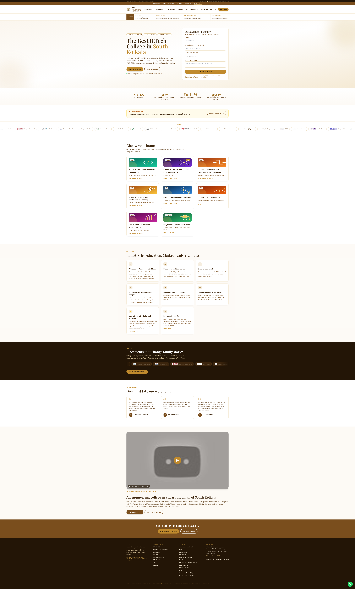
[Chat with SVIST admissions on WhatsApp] (350, 584)
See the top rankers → (216, 113)
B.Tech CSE (156, 547)
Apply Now (223, 9)
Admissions (159, 9)
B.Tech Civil (156, 560)
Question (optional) (191, 60)
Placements (171, 9)
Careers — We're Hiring (186, 573)
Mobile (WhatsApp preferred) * (195, 45)
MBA (154, 562)
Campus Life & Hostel (185, 557)
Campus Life (204, 9)
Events (181, 560)
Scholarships (183, 555)
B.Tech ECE (156, 552)
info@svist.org (150, 1)
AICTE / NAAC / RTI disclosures (201, 583)
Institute (193, 9)
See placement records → (137, 372)
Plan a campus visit (135, 512)
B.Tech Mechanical (158, 557)
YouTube (226, 559)
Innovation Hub (182, 9)
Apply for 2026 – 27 (135, 69)
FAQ (180, 570)
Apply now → (198, 4)
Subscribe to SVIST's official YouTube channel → (142, 491)
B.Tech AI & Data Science (160, 549)
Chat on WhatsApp (189, 531)
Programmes (148, 9)
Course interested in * (192, 52)
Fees (180, 549)
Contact (213, 9)
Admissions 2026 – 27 (186, 547)
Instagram (219, 559)
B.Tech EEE (156, 555)
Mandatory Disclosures (186, 575)
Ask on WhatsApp (152, 69)
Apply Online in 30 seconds (168, 531)
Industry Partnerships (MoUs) (188, 562)
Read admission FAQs (154, 512)
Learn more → (133, 331)
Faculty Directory (184, 568)
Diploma (155, 565)
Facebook (209, 559)
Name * (187, 37)
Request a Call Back (205, 71)
